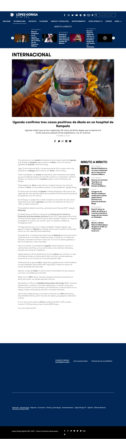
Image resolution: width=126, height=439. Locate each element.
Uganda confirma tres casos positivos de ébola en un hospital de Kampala (63, 124)
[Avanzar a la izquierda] (12, 38)
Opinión (108, 21)
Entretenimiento (79, 21)
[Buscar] (124, 21)
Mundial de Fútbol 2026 (20, 409)
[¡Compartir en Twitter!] (59, 141)
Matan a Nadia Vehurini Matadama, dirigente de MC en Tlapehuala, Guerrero (99, 227)
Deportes (32, 21)
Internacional (20, 21)
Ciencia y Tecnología (60, 21)
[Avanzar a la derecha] (121, 21)
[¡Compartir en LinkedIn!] (66, 141)
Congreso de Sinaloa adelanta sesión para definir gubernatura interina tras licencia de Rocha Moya (99, 198)
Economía (43, 21)
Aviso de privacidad (80, 361)
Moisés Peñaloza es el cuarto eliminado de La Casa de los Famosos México (35, 39)
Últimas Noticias (100, 407)
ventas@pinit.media (62, 362)
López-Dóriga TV (95, 21)
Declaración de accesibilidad (102, 361)
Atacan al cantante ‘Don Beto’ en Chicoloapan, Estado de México (64, 39)
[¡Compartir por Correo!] (70, 141)
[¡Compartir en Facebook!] (55, 141)
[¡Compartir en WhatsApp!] (63, 141)
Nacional (7, 21)
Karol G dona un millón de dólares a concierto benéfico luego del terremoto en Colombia (91, 39)
